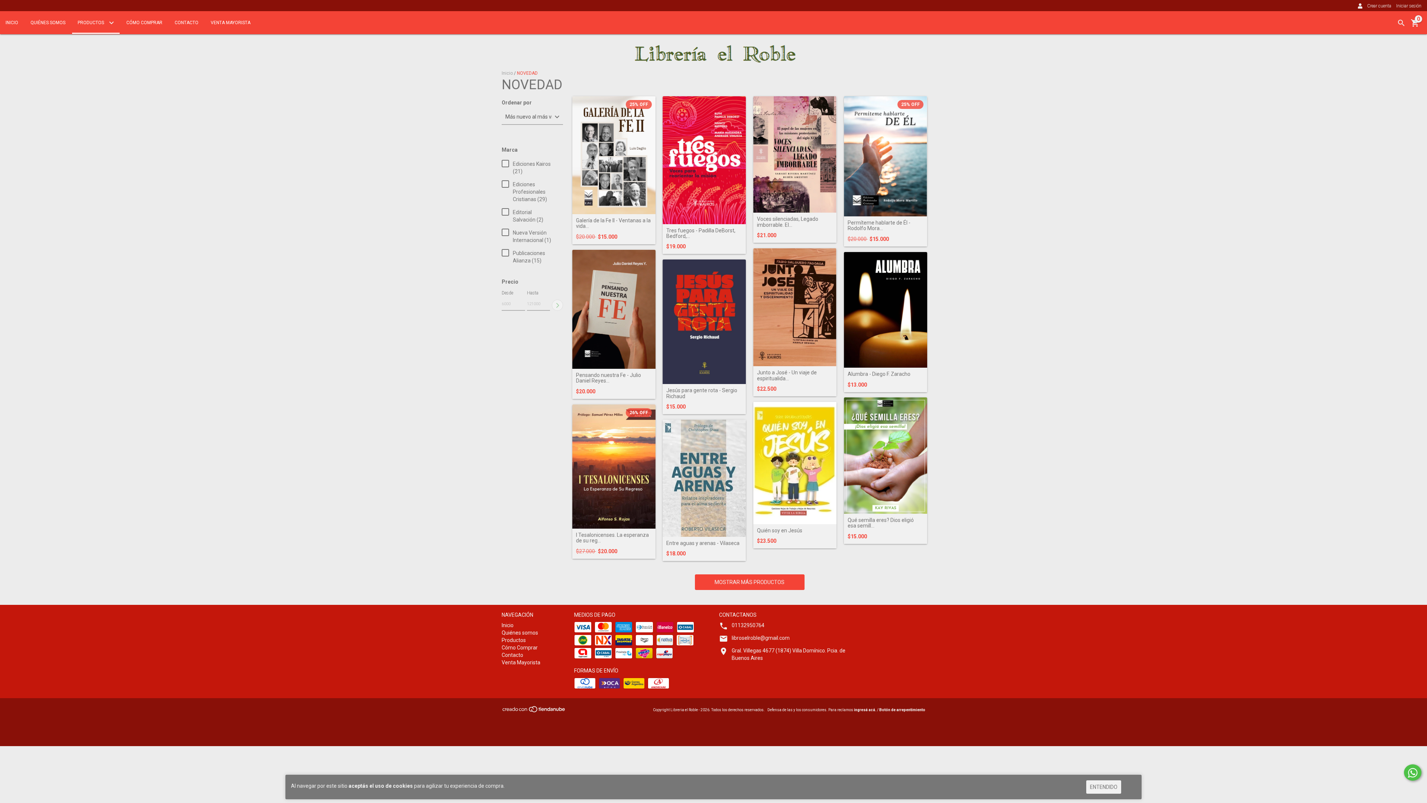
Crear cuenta (1379, 6)
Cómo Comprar (144, 22)
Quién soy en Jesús (779, 530)
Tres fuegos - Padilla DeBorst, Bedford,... (700, 233)
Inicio (12, 22)
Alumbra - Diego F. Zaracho (879, 374)
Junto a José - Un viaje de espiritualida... (787, 375)
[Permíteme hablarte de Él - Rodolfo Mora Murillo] (885, 156)
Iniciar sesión (1408, 6)
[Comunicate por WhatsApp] (1412, 772)
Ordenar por (517, 103)
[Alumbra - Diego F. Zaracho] (885, 310)
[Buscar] (1401, 23)
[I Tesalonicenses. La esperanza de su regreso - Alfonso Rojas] (614, 466)
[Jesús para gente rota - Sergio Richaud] (704, 321)
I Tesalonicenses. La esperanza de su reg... (612, 538)
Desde (507, 293)
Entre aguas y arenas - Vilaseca (703, 543)
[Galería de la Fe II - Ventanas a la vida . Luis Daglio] (614, 155)
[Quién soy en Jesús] (795, 463)
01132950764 (748, 625)
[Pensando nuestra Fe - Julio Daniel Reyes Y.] (614, 309)
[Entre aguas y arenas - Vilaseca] (704, 478)
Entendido (1103, 787)
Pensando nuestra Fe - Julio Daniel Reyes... (608, 378)
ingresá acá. (865, 710)
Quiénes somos (47, 22)
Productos (91, 22)
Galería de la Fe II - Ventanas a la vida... (613, 223)
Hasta (532, 293)
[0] (1415, 26)
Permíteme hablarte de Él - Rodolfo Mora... (879, 225)
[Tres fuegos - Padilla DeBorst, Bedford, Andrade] (704, 160)
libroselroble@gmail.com (761, 638)
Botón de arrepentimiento (902, 710)
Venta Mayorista (230, 22)
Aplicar (557, 305)
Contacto (186, 22)
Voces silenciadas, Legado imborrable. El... (787, 222)
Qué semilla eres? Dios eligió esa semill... (881, 523)
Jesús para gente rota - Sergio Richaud (701, 393)
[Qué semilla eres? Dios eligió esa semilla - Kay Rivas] (885, 455)
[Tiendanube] (534, 711)
